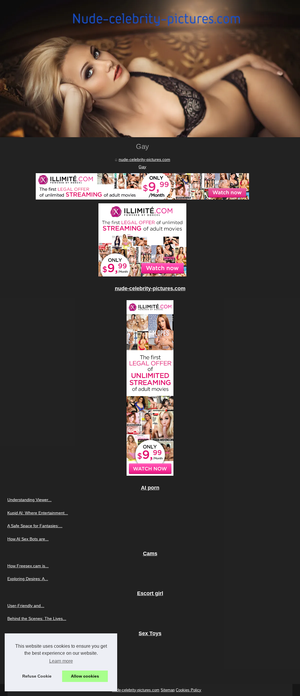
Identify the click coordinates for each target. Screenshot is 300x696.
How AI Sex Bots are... (28, 539)
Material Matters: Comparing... (35, 658)
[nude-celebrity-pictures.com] (150, 68)
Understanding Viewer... (29, 499)
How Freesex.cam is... (28, 565)
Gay (142, 166)
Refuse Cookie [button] (37, 676)
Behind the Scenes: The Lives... (36, 618)
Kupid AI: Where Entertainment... (37, 513)
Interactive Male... (23, 645)
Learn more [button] (61, 661)
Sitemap (168, 690)
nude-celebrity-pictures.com (144, 159)
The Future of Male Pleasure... (35, 671)
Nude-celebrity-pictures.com (135, 690)
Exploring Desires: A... (27, 578)
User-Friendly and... (25, 605)
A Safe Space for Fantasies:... (34, 525)
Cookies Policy (188, 690)
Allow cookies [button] (85, 676)
